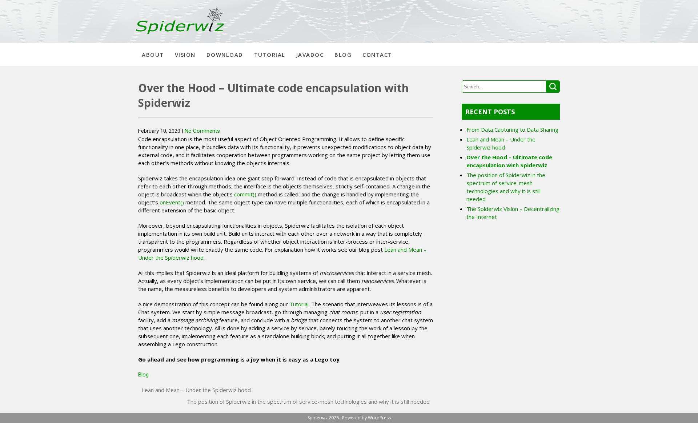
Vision (185, 54)
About (153, 54)
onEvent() (172, 202)
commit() (245, 194)
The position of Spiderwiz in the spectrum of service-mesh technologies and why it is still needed (308, 401)
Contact (377, 54)
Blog (343, 54)
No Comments (202, 131)
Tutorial (269, 54)
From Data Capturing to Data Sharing (512, 129)
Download (224, 54)
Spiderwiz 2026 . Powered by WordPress (349, 418)
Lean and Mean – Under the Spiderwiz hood (196, 390)
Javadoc (310, 54)
